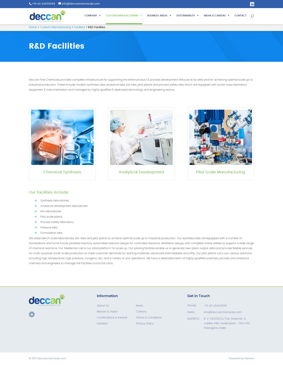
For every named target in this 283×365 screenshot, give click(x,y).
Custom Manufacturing (122, 15)
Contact (240, 15)
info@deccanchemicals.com (223, 312)
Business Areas (157, 15)
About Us (103, 305)
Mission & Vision (107, 311)
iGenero (249, 358)
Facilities (102, 323)
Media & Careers (215, 15)
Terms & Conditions (149, 317)
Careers (141, 311)
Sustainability (185, 15)
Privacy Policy (145, 323)
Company (91, 15)
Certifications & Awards (112, 317)
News (139, 305)
